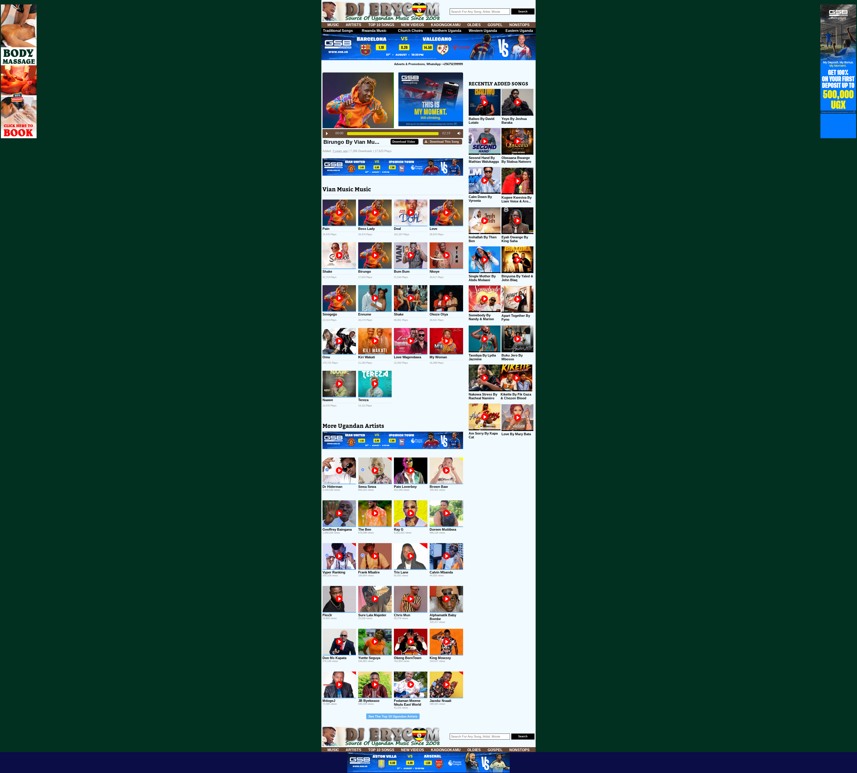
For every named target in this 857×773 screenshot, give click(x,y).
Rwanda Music (374, 31)
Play (327, 133)
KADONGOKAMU (446, 25)
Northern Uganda (446, 31)
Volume (458, 133)
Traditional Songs (338, 31)
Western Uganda (483, 31)
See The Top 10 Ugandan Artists (392, 716)
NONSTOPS (519, 25)
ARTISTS (353, 25)
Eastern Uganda (519, 31)
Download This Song (444, 141)
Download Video (403, 141)
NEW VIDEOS (412, 25)
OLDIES (474, 25)
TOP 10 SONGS (381, 25)
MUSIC (333, 25)
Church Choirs (410, 31)
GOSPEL (495, 25)
